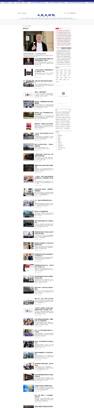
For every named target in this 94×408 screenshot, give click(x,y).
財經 (42, 18)
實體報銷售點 (24, 13)
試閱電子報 (19, 13)
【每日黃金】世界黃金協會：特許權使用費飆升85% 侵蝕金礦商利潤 (64, 50)
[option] (38, 41)
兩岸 (37, 18)
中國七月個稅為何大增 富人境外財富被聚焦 (64, 64)
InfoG (45, 18)
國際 (40, 18)
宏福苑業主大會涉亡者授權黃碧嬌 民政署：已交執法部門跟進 (63, 56)
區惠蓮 (57, 81)
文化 (57, 18)
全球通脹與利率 (60, 135)
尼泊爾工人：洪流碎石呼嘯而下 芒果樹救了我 (64, 43)
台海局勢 (59, 136)
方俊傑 (69, 70)
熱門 (32, 18)
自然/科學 (60, 18)
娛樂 (71, 18)
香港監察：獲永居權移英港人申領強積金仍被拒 (64, 54)
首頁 (23, 18)
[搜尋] (75, 13)
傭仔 (61, 75)
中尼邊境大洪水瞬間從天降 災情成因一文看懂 (64, 59)
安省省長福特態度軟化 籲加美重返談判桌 (63, 41)
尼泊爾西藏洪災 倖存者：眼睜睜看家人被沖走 (64, 38)
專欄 (47, 18)
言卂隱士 (65, 77)
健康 (55, 18)
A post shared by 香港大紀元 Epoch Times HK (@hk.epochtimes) (66, 106)
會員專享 (26, 18)
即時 (30, 18)
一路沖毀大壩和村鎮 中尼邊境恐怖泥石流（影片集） (64, 62)
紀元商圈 (68, 13)
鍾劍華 (61, 70)
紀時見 (59, 134)
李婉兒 (61, 77)
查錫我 (64, 79)
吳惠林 (57, 77)
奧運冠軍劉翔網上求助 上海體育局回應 (63, 53)
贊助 (65, 13)
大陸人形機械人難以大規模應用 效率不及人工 (64, 33)
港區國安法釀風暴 (60, 145)
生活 (52, 18)
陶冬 (57, 79)
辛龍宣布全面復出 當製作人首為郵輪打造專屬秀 (64, 44)
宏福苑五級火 (60, 149)
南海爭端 (59, 138)
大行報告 (59, 143)
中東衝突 (59, 139)
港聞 (35, 18)
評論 (50, 18)
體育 (66, 18)
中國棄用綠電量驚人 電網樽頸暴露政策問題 (63, 40)
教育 (69, 18)
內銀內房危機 (60, 142)
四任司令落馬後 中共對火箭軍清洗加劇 (63, 30)
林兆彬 (57, 75)
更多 (68, 79)
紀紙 (64, 18)
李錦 (68, 75)
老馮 (70, 77)
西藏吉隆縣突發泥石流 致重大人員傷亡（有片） (63, 51)
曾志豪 (57, 70)
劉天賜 (65, 70)
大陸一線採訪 (60, 146)
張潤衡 (64, 75)
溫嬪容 (60, 79)
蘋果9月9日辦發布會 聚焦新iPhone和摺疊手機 (64, 35)
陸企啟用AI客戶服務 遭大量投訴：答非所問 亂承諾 (64, 32)
